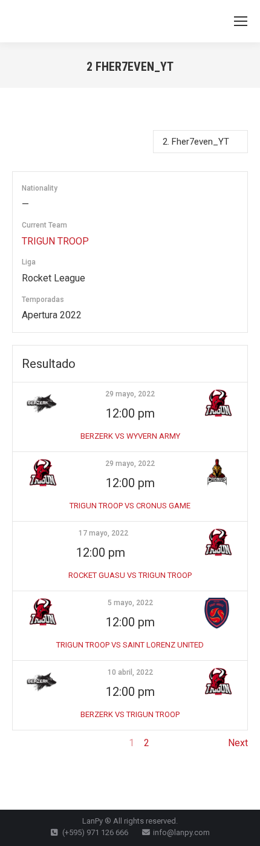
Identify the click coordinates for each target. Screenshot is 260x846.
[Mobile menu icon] (240, 21)
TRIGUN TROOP (55, 241)
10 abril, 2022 (130, 672)
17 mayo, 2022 (103, 533)
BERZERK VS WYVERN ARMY (130, 436)
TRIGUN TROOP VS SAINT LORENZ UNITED (130, 644)
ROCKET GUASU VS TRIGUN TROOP (130, 575)
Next (238, 743)
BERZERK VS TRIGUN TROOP (130, 714)
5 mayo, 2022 (130, 602)
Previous (31, 743)
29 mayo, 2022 (130, 394)
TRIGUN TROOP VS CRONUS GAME (130, 505)
